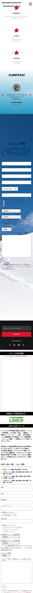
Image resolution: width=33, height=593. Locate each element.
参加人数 (4, 192)
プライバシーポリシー (19, 267)
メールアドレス (7, 180)
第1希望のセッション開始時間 (11, 208)
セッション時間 (7, 227)
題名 (3, 161)
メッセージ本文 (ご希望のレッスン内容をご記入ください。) (16, 233)
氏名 (3, 167)
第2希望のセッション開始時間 (11, 214)
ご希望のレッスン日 (8, 186)
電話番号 (4, 174)
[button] (2, 95)
